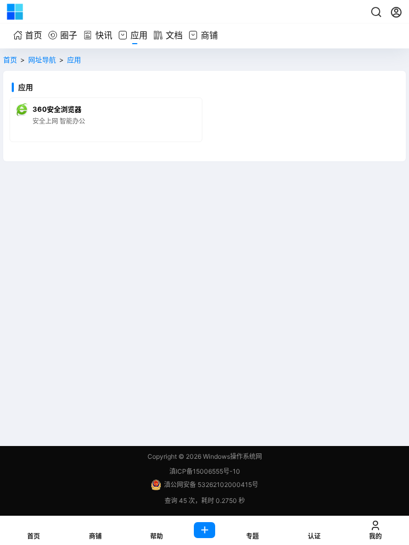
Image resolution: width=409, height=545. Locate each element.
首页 (33, 35)
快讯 (103, 35)
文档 (174, 35)
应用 (139, 35)
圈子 (68, 35)
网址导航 (42, 59)
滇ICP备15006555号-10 (204, 471)
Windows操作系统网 (231, 456)
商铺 (209, 35)
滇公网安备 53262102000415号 (211, 485)
